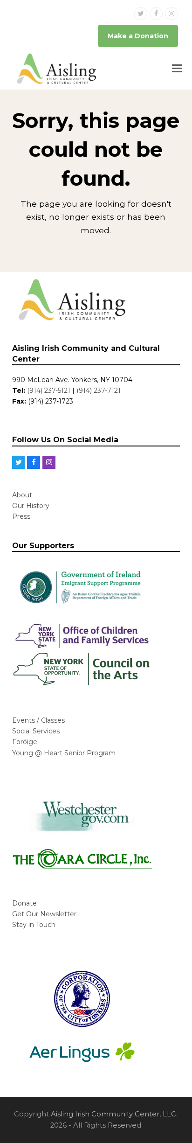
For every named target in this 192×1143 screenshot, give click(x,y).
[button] (177, 69)
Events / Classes (38, 720)
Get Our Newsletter (44, 914)
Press (21, 516)
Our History (30, 506)
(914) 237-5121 (48, 390)
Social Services (36, 731)
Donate (24, 903)
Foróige (24, 742)
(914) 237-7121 (98, 390)
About (22, 495)
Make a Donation (138, 36)
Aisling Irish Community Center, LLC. (114, 1114)
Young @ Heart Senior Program (64, 753)
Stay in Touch (33, 924)
